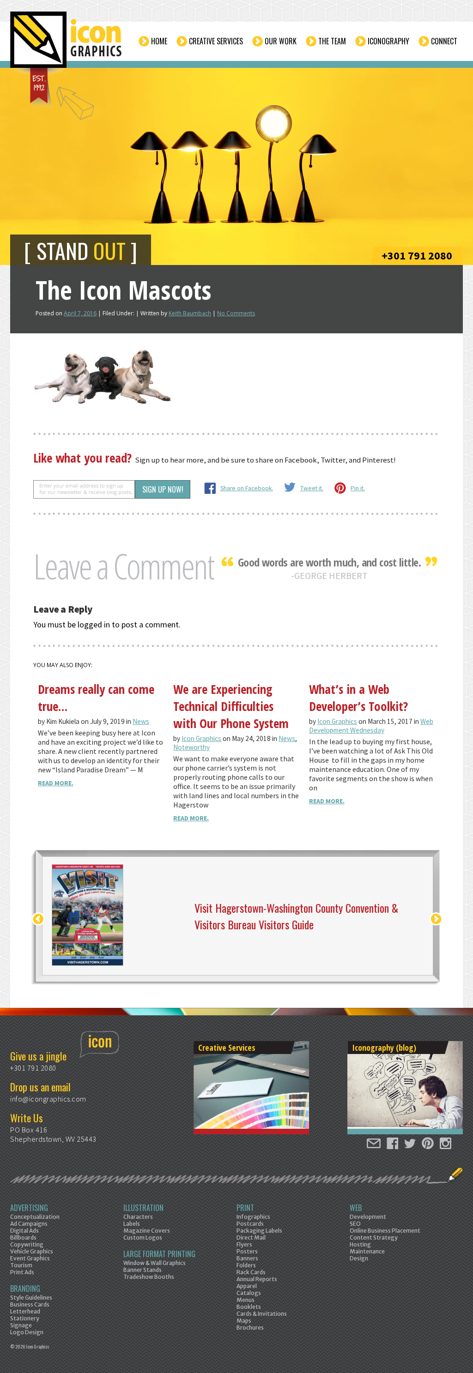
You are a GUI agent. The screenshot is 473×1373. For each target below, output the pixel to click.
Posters (247, 1251)
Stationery (24, 1318)
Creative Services (216, 41)
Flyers (244, 1244)
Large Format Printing (159, 1253)
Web (356, 1207)
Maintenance (367, 1251)
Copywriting (26, 1244)
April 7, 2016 (80, 313)
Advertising (29, 1207)
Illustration (143, 1207)
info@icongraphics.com (48, 1098)
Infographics (253, 1216)
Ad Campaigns (29, 1223)
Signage (21, 1325)
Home (159, 41)
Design (359, 1258)
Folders (246, 1265)
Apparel (246, 1286)
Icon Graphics (201, 738)
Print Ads (22, 1272)
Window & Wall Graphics (154, 1262)
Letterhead (25, 1311)
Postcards (250, 1223)
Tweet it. (311, 488)
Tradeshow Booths (148, 1276)
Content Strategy (374, 1237)
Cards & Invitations (261, 1313)
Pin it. (358, 488)
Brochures (250, 1327)
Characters (138, 1216)
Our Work (281, 41)
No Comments (236, 313)
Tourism (21, 1265)
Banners (247, 1258)
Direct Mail (251, 1237)
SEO (355, 1223)
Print (245, 1207)
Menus (245, 1299)
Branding (25, 1288)
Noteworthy (191, 747)
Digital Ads (24, 1230)
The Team (332, 41)
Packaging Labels (259, 1230)
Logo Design (26, 1332)
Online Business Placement (385, 1230)
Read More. (55, 783)
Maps (243, 1320)
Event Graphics (30, 1258)
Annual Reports (256, 1279)
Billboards (23, 1237)
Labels (131, 1223)
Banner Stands (142, 1269)
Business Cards (29, 1304)
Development (368, 1216)
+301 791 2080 (417, 255)
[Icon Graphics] (66, 45)
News (141, 721)
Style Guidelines (31, 1297)
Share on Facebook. (246, 488)
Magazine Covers (146, 1230)
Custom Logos (142, 1237)
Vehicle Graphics (31, 1251)
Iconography (388, 41)
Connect (444, 41)
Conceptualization (35, 1216)
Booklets (248, 1306)
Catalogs (248, 1292)
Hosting (360, 1244)
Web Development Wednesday (371, 726)
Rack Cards (251, 1272)
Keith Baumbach (190, 313)
